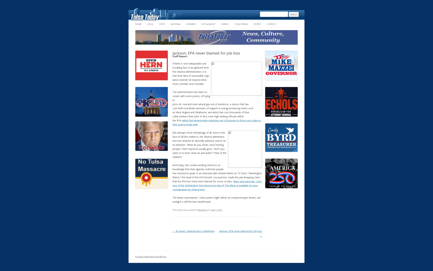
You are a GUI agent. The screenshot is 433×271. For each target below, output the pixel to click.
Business (191, 24)
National (176, 24)
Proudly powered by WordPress (150, 256)
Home (138, 24)
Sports (257, 24)
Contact (271, 24)
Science (225, 24)
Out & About (208, 24)
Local (150, 24)
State (162, 24)
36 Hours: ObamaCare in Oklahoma (193, 231)
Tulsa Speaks (241, 24)
